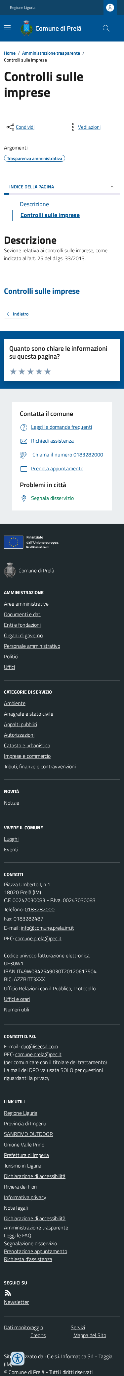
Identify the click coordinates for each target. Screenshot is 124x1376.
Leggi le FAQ (17, 1235)
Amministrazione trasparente (51, 52)
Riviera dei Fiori (20, 1187)
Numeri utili (16, 1009)
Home (10, 52)
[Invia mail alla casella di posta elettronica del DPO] (39, 1046)
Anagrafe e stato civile (28, 714)
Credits (38, 1335)
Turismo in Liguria (22, 1166)
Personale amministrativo (32, 646)
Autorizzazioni (19, 735)
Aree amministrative (26, 604)
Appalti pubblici (20, 724)
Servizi (78, 1327)
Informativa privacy (25, 1197)
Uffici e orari (17, 999)
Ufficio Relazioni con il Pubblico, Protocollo (50, 988)
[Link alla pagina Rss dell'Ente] (8, 1293)
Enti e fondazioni (22, 625)
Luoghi (11, 839)
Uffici (9, 667)
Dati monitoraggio (23, 1327)
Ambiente (14, 703)
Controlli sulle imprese (42, 291)
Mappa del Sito (89, 1335)
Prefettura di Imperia (26, 1155)
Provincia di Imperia (25, 1123)
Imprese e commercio (27, 756)
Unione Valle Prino (24, 1144)
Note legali (16, 1208)
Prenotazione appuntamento (35, 1251)
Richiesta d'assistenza (28, 1259)
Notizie (11, 803)
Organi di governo (23, 635)
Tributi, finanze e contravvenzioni (40, 766)
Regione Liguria (22, 8)
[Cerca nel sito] (103, 28)
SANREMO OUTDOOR (28, 1134)
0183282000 (40, 909)
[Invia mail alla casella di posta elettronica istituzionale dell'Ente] (47, 927)
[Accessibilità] (17, 1358)
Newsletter (16, 1302)
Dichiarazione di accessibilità (34, 1176)
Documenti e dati (22, 614)
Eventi (11, 849)
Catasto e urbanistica (27, 745)
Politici (11, 656)
